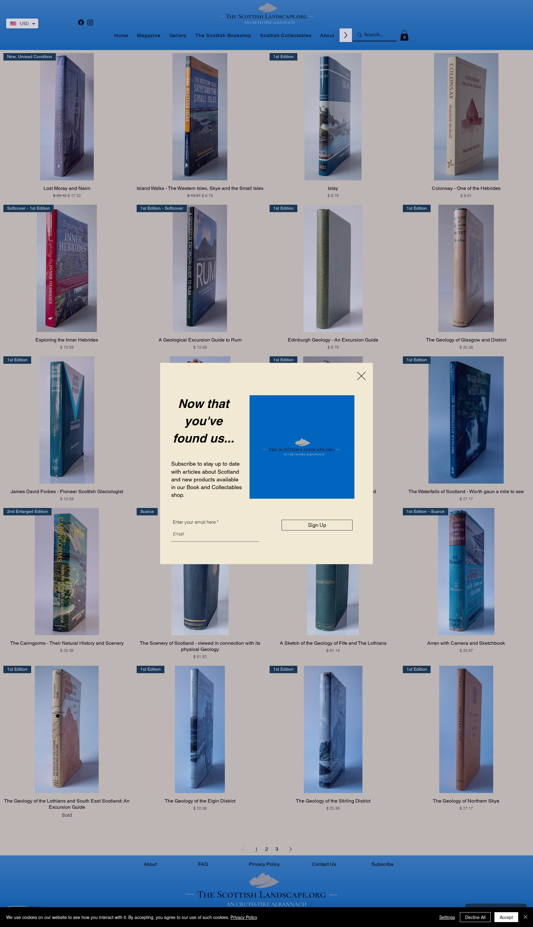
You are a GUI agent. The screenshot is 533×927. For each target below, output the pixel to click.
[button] (361, 376)
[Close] (525, 917)
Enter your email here (194, 522)
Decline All (475, 917)
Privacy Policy (243, 917)
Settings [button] (447, 917)
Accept (506, 917)
